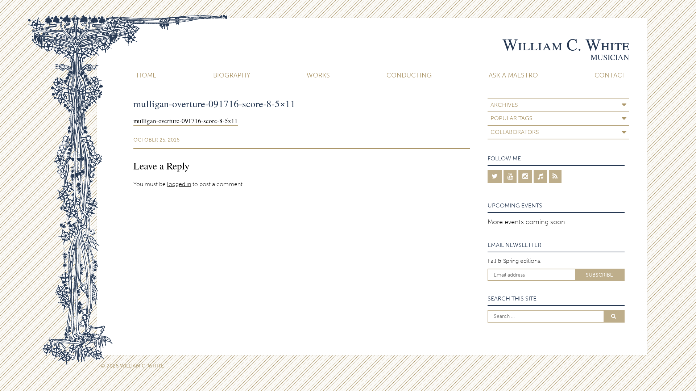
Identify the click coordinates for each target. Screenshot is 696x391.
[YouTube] (510, 176)
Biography (231, 75)
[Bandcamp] (540, 176)
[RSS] (555, 176)
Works (318, 75)
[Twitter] (495, 176)
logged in (179, 184)
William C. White (565, 44)
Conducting (409, 75)
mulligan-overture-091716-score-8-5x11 (185, 121)
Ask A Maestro (513, 75)
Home (146, 75)
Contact (610, 75)
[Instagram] (525, 176)
